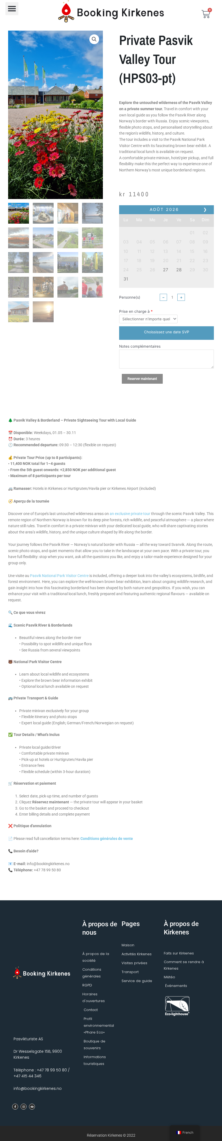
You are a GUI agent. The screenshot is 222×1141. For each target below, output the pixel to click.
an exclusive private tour (130, 513)
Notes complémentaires (140, 346)
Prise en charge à (134, 311)
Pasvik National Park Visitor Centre (59, 575)
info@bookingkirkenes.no (38, 1088)
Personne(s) (129, 297)
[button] (11, 8)
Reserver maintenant (142, 378)
